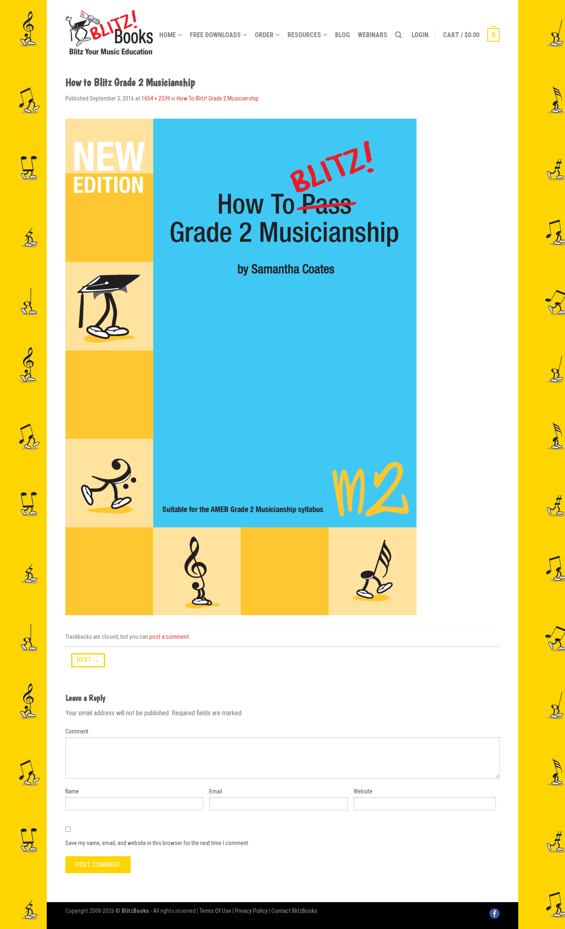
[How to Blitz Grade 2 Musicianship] (241, 366)
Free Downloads (215, 35)
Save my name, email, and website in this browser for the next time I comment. (157, 843)
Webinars (372, 35)
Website (363, 791)
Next (88, 660)
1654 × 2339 (155, 98)
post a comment (169, 636)
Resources (304, 35)
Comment (77, 731)
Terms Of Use (215, 911)
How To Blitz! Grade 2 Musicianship (218, 98)
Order (264, 35)
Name (72, 791)
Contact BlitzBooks (294, 911)
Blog (342, 35)
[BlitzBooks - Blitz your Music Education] (109, 31)
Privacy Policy (251, 911)
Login (420, 35)
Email (215, 791)
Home (167, 35)
